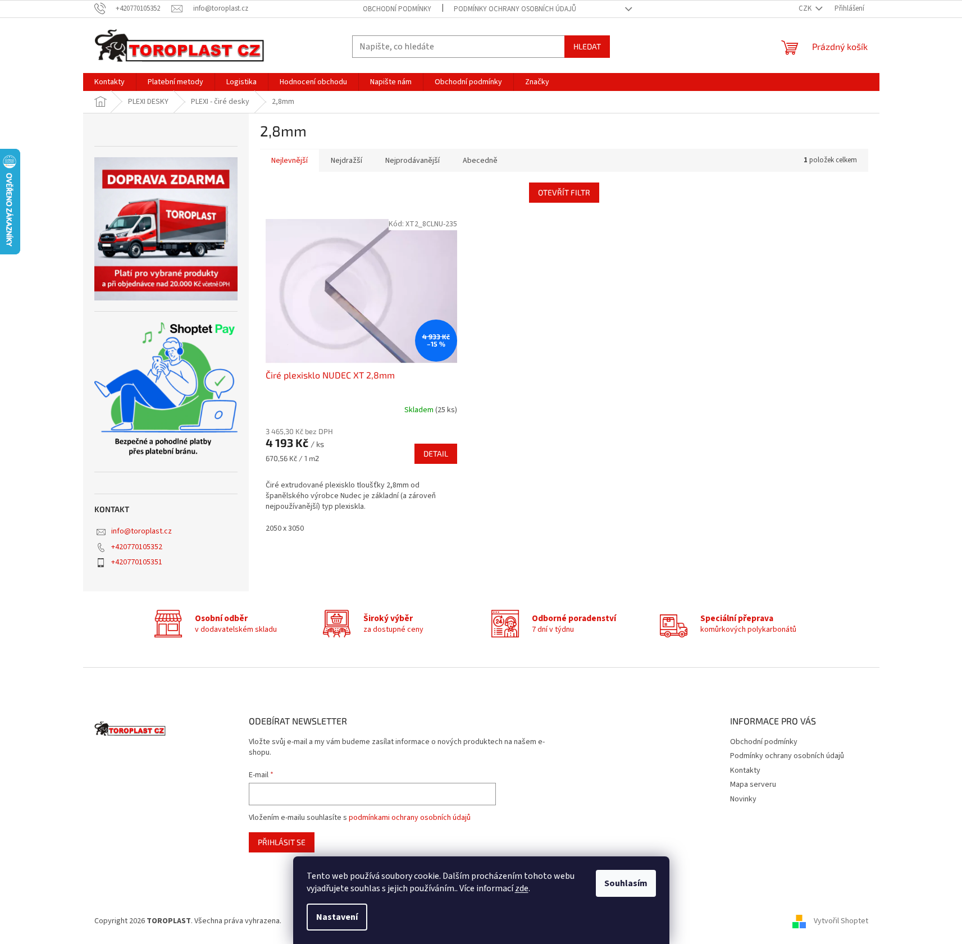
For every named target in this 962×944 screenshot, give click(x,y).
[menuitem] (109, 82)
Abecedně (480, 160)
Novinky (743, 799)
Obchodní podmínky (397, 9)
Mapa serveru (753, 784)
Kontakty (745, 770)
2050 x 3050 (285, 528)
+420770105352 (136, 547)
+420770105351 (136, 562)
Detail (435, 453)
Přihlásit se (282, 842)
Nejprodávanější (412, 160)
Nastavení (337, 917)
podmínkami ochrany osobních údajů (410, 817)
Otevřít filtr (564, 192)
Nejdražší (346, 160)
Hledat (587, 46)
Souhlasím (626, 883)
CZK (806, 8)
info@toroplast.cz (141, 531)
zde (521, 888)
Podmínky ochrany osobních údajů (515, 9)
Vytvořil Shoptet (841, 921)
